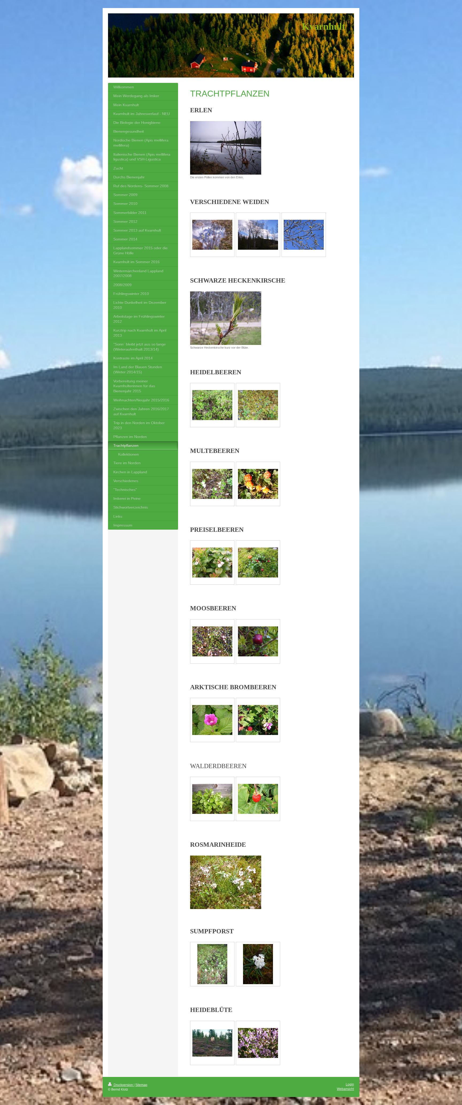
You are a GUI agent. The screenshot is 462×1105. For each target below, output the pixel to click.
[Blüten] (212, 405)
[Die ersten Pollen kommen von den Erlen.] (225, 148)
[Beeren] (258, 405)
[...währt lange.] (304, 235)
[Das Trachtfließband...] (212, 235)
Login (350, 1084)
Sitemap (141, 1085)
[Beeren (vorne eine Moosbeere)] (258, 562)
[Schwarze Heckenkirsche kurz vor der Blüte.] (225, 318)
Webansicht (345, 1089)
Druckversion (123, 1085)
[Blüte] (212, 720)
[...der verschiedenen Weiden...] (258, 235)
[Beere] (258, 799)
